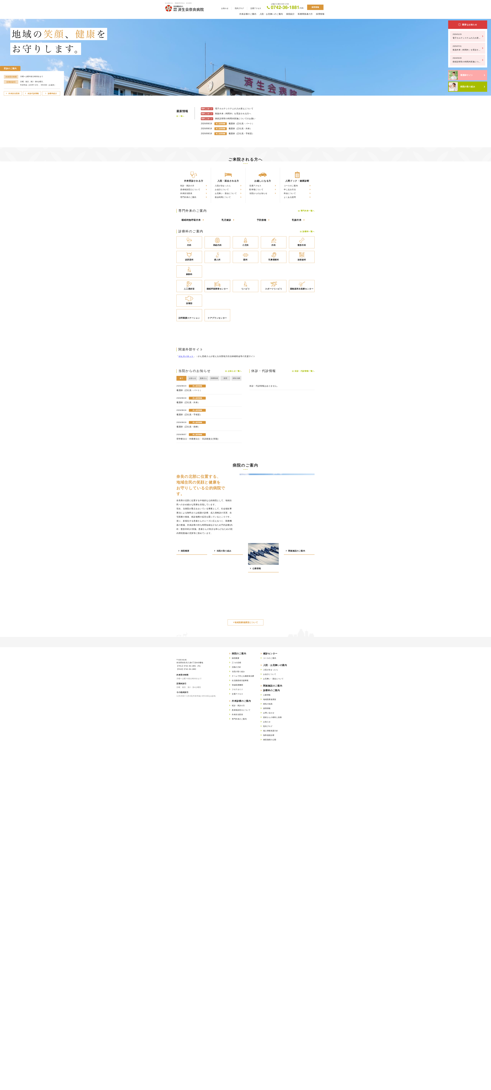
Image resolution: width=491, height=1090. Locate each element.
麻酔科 (189, 274)
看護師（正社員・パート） (241, 123)
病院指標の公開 (269, 740)
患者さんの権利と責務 (272, 717)
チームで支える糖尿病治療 (243, 676)
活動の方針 (236, 667)
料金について (290, 193)
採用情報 (315, 7)
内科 (189, 245)
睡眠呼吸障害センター (217, 289)
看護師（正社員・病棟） (188, 427)
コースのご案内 (291, 186)
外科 (273, 245)
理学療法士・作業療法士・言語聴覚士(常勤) (197, 439)
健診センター (270, 653)
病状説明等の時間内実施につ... (466, 60)
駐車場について (256, 189)
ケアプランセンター (217, 318)
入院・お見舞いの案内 (275, 665)
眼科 (245, 260)
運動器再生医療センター (301, 289)
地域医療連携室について (246, 622)
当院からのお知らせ (258, 193)
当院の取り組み (238, 672)
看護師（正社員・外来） (240, 128)
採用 (225, 378)
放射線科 (302, 260)
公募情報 (267, 695)
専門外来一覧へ (308, 211)
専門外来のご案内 (188, 197)
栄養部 (189, 303)
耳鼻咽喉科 (273, 260)
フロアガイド (237, 689)
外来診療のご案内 (247, 14)
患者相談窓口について (190, 189)
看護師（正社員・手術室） (241, 133)
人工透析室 (189, 289)
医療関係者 (214, 378)
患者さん (203, 378)
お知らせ (224, 8)
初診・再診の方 (187, 186)
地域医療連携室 (269, 699)
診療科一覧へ (309, 231)
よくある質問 (290, 197)
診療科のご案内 (271, 690)
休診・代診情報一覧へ (305, 371)
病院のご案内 (239, 653)
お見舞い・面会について (226, 193)
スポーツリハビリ (273, 289)
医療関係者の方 (305, 14)
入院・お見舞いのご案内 (271, 14)
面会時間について (223, 197)
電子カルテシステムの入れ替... (466, 36)
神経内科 (217, 245)
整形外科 (302, 245)
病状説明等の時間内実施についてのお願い (235, 118)
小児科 (245, 245)
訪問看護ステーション (189, 318)
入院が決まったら (223, 186)
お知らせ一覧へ (235, 371)
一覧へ (181, 116)
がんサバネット (186, 356)
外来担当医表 (186, 193)
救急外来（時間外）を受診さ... (466, 48)
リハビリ (245, 289)
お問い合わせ (268, 713)
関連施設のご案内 (272, 685)
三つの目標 (236, 663)
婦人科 (217, 260)
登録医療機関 (237, 685)
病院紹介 (290, 14)
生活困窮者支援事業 (240, 680)
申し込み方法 (290, 189)
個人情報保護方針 (270, 731)
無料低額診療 (268, 735)
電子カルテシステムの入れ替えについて (234, 108)
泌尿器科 (189, 260)
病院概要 (235, 658)
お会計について (222, 189)
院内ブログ (239, 8)
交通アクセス (255, 8)
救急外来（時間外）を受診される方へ (233, 113)
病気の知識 (236, 378)
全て (181, 378)
